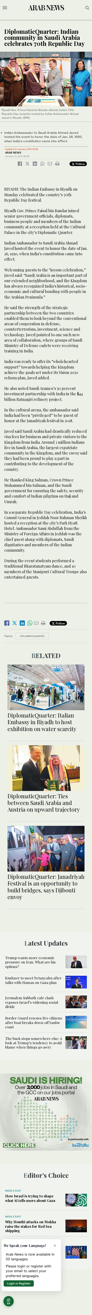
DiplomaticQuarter (32, 636)
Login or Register (18, 1283)
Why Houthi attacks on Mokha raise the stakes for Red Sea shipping (30, 1226)
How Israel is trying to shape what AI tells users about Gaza (30, 1198)
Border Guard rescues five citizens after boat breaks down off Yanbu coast (33, 1022)
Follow (80, 164)
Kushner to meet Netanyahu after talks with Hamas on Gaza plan (33, 980)
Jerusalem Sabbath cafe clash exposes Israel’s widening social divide (31, 1002)
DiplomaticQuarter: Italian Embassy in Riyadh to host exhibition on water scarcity (41, 721)
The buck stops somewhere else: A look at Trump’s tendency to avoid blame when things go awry (33, 1043)
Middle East (13, 1190)
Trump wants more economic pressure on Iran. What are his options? (30, 962)
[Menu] (5, 7)
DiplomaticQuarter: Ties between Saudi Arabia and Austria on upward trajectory (43, 802)
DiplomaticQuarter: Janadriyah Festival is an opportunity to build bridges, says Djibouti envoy (46, 887)
